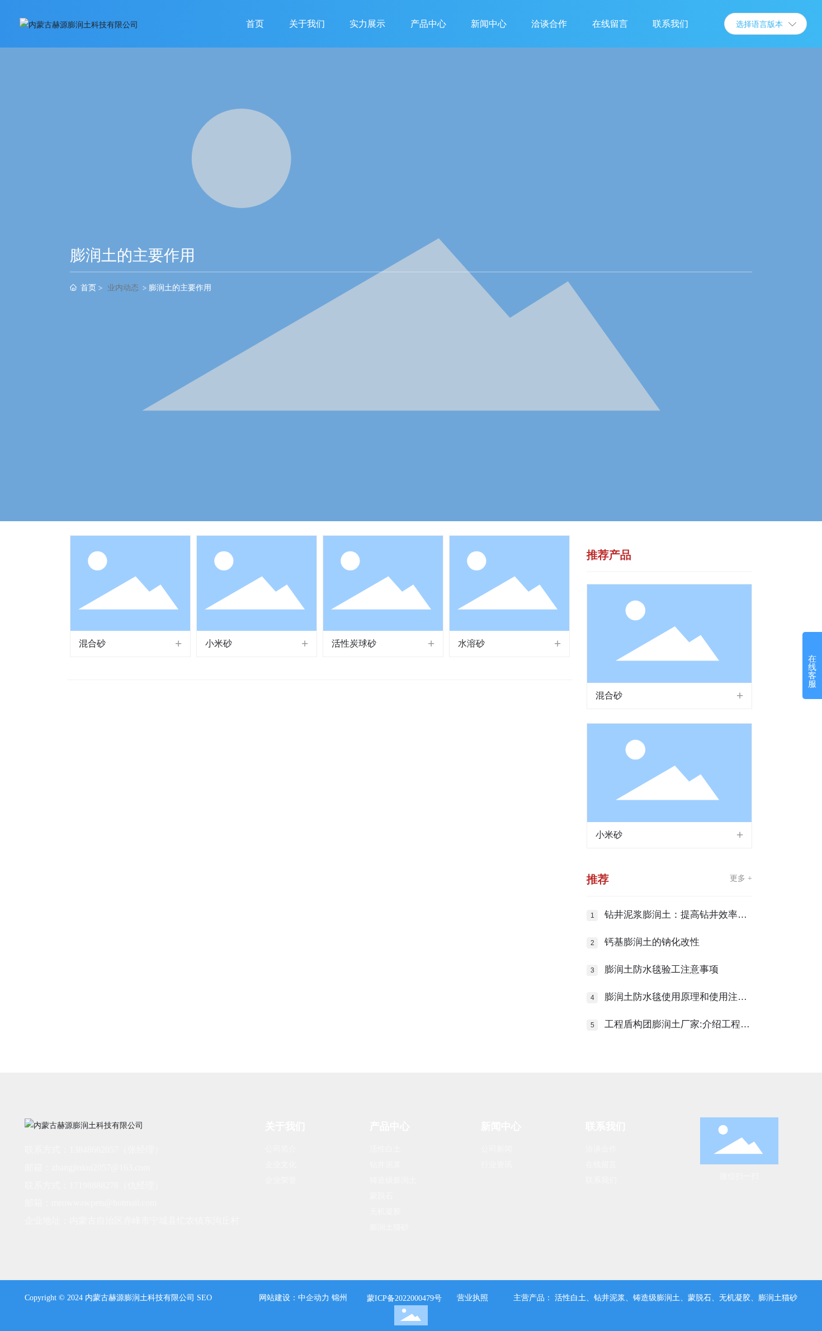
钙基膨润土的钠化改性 (652, 942)
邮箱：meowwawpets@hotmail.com (91, 1202)
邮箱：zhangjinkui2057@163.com (87, 1167)
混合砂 (92, 643)
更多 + (741, 878)
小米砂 (218, 643)
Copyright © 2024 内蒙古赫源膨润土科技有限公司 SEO (118, 1298)
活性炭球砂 (354, 643)
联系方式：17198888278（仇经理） (94, 1185)
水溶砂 (471, 643)
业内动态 (123, 287)
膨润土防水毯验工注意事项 (661, 969)
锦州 (339, 1298)
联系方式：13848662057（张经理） (94, 1149)
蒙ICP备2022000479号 (404, 1298)
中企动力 (313, 1298)
